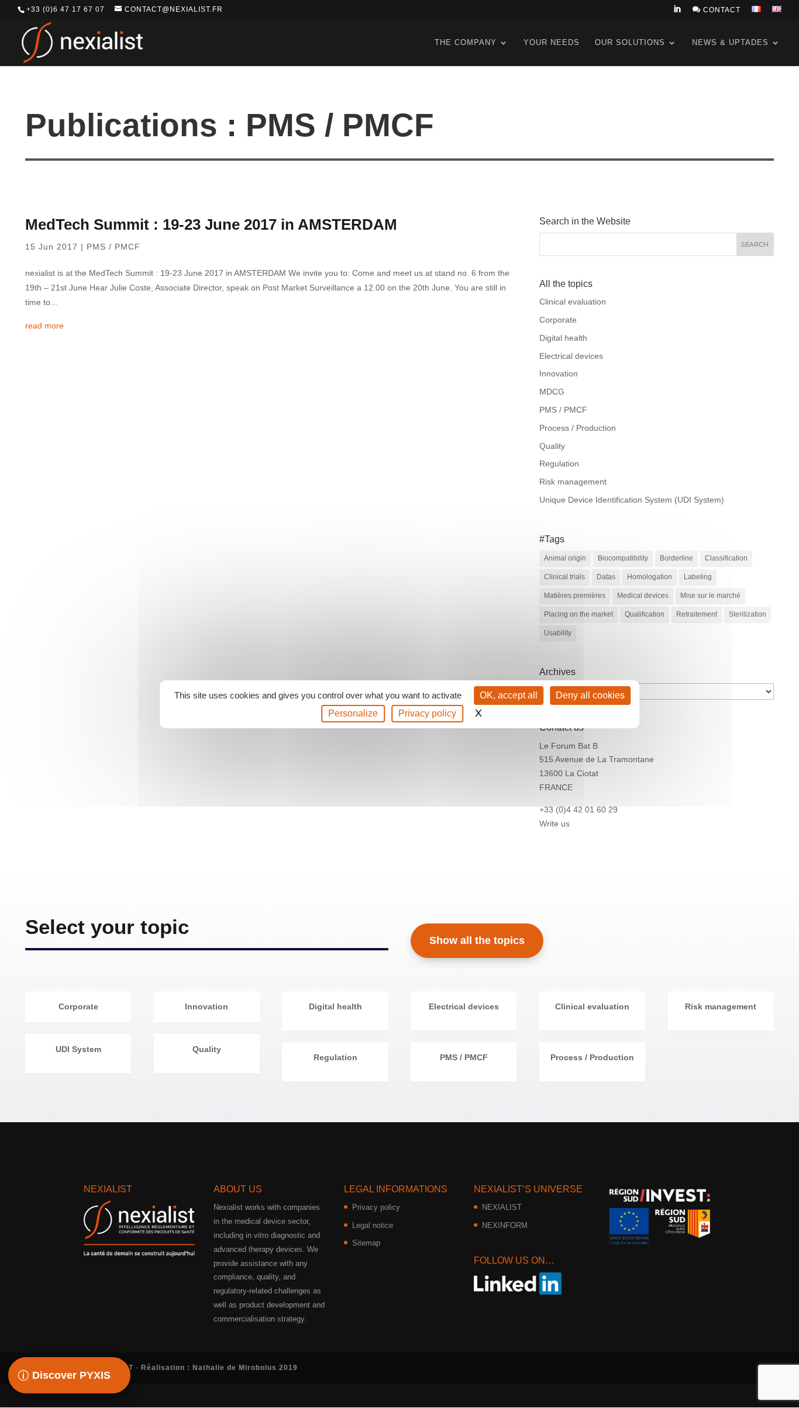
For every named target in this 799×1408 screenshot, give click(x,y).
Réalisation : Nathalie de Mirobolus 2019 (219, 1368)
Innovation (558, 373)
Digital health (563, 338)
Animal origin (565, 558)
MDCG (551, 391)
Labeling (698, 577)
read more (44, 325)
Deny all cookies (590, 695)
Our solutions (630, 42)
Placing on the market (578, 614)
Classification (726, 558)
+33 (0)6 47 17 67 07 (65, 9)
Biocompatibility (623, 558)
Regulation (559, 463)
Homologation (649, 577)
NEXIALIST (502, 1207)
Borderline (676, 558)
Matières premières (574, 595)
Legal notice (372, 1225)
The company (466, 42)
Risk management (573, 481)
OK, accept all (509, 695)
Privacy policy (376, 1207)
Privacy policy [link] (427, 713)
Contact (717, 9)
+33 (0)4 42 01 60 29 (578, 809)
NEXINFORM (505, 1225)
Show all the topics (477, 940)
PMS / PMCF (113, 246)
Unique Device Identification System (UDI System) (631, 499)
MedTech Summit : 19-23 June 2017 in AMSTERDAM (211, 224)
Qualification (644, 614)
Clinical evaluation (572, 301)
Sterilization (747, 614)
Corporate (558, 319)
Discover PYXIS (71, 1375)
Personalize (353, 713)
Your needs (552, 42)
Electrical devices (571, 356)
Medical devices (643, 595)
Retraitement (696, 614)
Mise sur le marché (710, 595)
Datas (606, 577)
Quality (552, 446)
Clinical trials (564, 577)
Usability (557, 633)
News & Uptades (730, 42)
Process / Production (577, 428)
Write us (554, 823)
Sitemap (366, 1243)
